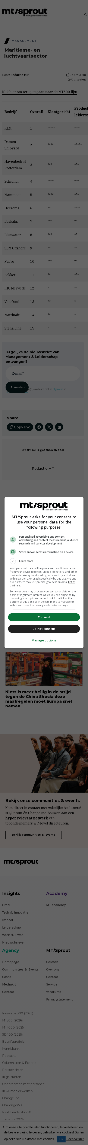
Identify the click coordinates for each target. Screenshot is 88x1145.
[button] (44, 561)
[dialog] (44, 572)
